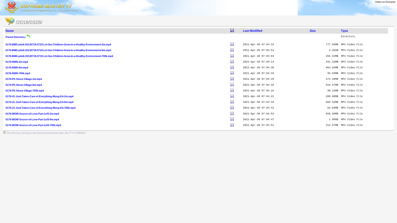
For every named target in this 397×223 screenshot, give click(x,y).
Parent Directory (15, 37)
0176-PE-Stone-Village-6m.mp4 (24, 85)
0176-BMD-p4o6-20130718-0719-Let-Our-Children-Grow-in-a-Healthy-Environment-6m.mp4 (58, 50)
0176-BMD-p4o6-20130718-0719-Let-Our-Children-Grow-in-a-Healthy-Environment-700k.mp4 (59, 56)
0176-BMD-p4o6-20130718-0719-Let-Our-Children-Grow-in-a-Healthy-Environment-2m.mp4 (58, 44)
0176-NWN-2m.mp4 (17, 62)
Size (313, 30)
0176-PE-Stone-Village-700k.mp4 (25, 90)
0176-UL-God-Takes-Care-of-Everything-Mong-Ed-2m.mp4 (40, 96)
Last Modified (252, 30)
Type (344, 30)
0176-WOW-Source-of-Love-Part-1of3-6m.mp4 (32, 119)
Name (10, 30)
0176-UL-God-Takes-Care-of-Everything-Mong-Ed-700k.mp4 (41, 108)
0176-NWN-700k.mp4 (18, 73)
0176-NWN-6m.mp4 (17, 67)
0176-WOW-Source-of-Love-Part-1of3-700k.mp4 (33, 125)
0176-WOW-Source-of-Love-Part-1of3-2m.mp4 (32, 113)
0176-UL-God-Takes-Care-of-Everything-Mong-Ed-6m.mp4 (40, 102)
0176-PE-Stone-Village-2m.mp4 (24, 79)
